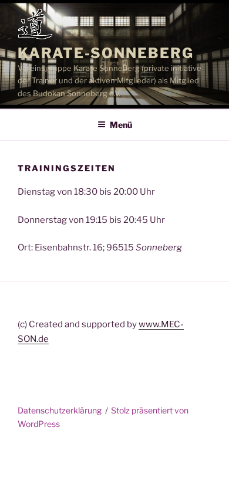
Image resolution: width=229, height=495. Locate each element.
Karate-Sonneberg (106, 53)
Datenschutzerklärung (60, 410)
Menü (121, 125)
